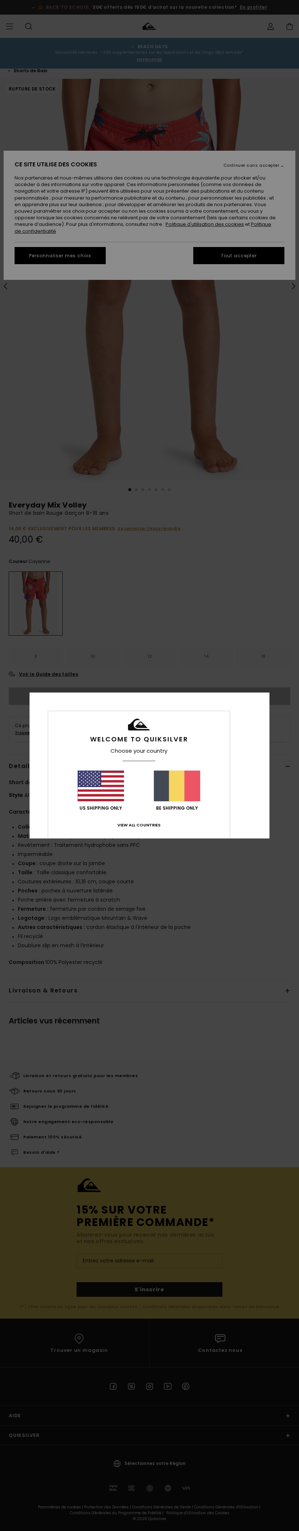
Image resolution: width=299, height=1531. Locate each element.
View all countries (138, 825)
